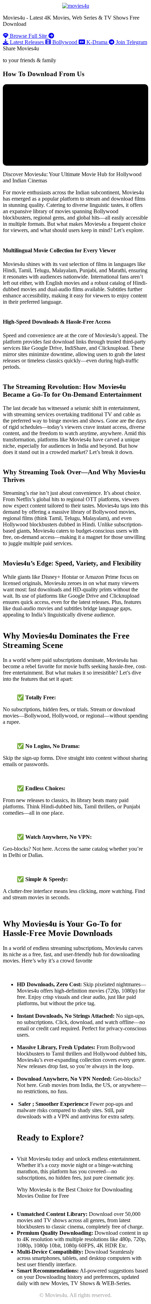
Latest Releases (26, 42)
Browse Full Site (28, 36)
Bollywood (65, 42)
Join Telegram (130, 42)
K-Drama (97, 42)
